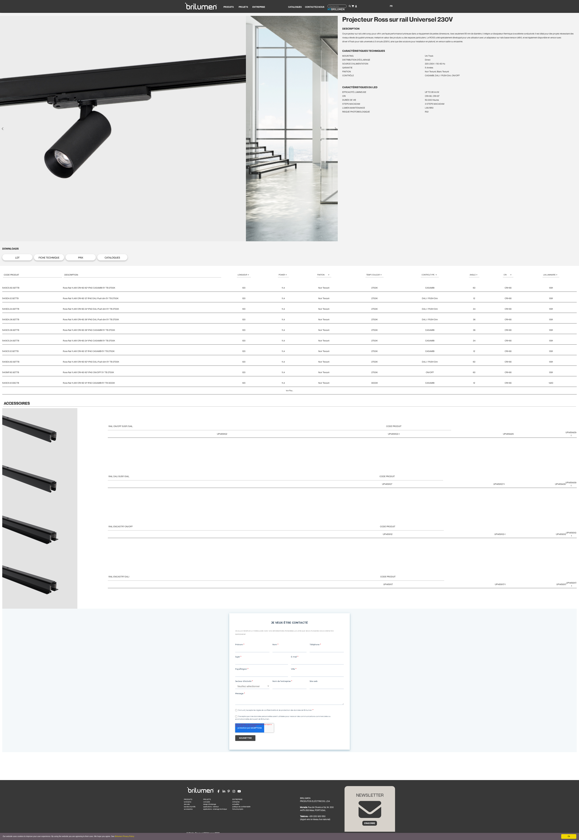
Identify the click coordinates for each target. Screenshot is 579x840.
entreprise (236, 802)
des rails (187, 804)
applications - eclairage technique (215, 809)
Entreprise (258, 7)
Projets (243, 7)
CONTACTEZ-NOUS (314, 7)
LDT (17, 257)
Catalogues (295, 7)
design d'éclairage (209, 804)
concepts (206, 802)
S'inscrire (369, 823)
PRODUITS (188, 799)
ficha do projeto (237, 809)
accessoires (188, 809)
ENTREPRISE (237, 799)
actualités (235, 804)
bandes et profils (189, 807)
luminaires (187, 802)
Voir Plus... (289, 390)
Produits (228, 7)
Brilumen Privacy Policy (124, 836)
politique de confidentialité (241, 807)
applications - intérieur (211, 807)
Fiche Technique (49, 257)
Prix (80, 257)
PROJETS (207, 799)
